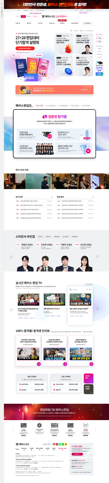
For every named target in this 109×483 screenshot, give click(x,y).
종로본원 (28, 16)
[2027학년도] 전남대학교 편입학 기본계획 (72, 214)
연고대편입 (65, 236)
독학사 (31, 10)
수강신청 (40, 23)
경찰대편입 (56, 236)
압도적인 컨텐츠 (86, 105)
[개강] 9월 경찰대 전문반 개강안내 (29, 201)
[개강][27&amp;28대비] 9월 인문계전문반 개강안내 (31, 218)
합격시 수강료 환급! (35, 13)
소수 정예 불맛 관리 (51, 105)
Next (24, 79)
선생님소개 (51, 23)
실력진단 (62, 23)
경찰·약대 (82, 30)
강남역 (23, 16)
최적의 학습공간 (75, 105)
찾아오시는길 (24, 449)
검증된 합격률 (39, 105)
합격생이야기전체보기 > (88, 331)
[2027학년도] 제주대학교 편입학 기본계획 (72, 209)
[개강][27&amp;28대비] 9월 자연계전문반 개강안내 (31, 214)
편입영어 (40, 236)
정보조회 (40, 471)
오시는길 (99, 57)
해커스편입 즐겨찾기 (41, 10)
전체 (71, 30)
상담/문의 (87, 23)
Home (17, 449)
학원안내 (18, 23)
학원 (18, 16)
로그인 (76, 10)
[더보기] (51, 197)
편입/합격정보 (74, 23)
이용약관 (54, 449)
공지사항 (99, 51)
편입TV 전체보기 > (89, 284)
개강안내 (29, 23)
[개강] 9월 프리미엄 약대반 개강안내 (29, 209)
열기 (2, 10)
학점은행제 (26, 10)
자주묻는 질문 (99, 54)
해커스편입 (19, 10)
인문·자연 (76, 30)
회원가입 (81, 10)
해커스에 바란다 (89, 10)
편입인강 (35, 16)
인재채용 (31, 449)
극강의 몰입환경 (63, 105)
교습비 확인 (36, 469)
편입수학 (48, 236)
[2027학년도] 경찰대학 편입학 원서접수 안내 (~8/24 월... (73, 201)
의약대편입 (74, 236)
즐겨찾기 (47, 449)
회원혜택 (99, 48)
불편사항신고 (48, 444)
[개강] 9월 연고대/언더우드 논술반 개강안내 (31, 205)
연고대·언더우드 (89, 30)
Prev (18, 79)
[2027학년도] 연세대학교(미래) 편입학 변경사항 (73, 218)
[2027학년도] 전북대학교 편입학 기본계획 (72, 205)
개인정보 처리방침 (62, 449)
